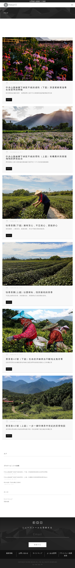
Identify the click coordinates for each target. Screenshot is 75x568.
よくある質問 (51, 553)
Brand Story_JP (8, 499)
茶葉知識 (6, 501)
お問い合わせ (23, 553)
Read (9, 99)
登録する (37, 545)
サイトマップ (37, 553)
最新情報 (9, 553)
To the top (36, 564)
